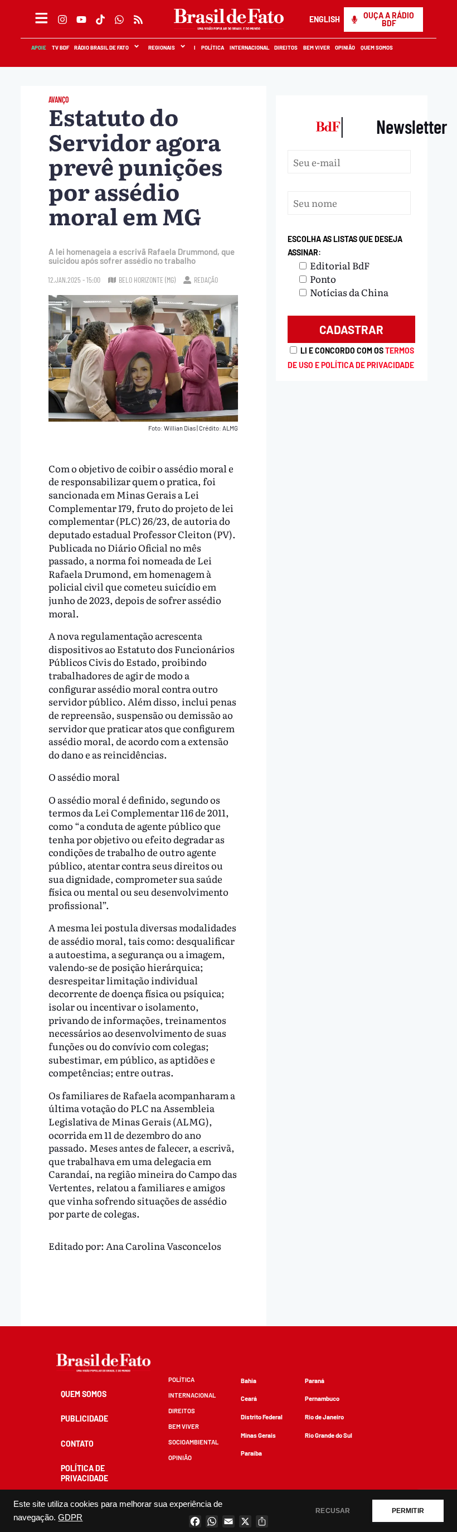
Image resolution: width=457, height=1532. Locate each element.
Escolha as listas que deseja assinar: (345, 245)
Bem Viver (316, 47)
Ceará (249, 1398)
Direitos (285, 47)
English (324, 19)
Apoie (38, 47)
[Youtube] (81, 20)
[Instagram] (62, 20)
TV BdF (60, 47)
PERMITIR (408, 1511)
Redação (206, 279)
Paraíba (251, 1453)
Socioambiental (193, 1442)
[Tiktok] (100, 20)
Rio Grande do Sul (328, 1435)
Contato (77, 1443)
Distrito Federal (262, 1416)
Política (212, 47)
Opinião (345, 47)
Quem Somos (376, 47)
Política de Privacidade (84, 1473)
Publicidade (84, 1418)
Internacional (249, 47)
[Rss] (138, 20)
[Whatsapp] (119, 20)
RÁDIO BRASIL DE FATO (101, 47)
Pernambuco (322, 1398)
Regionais (161, 47)
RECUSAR (332, 1511)
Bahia (248, 1380)
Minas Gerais (258, 1435)
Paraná (314, 1380)
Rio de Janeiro (324, 1416)
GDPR (70, 1517)
